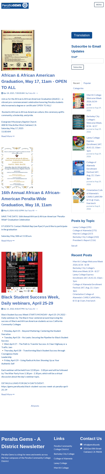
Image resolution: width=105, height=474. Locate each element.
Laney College (82, 227)
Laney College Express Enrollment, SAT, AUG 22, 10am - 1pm (88, 277)
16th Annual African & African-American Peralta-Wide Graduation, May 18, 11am (30, 198)
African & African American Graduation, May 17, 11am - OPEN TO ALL (34, 81)
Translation (82, 35)
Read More (6, 136)
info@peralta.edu (92, 444)
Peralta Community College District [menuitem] (63, 447)
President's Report (84, 240)
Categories (78, 88)
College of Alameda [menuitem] (63, 458)
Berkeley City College (86, 237)
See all (74, 245)
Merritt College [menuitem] (61, 467)
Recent (76, 83)
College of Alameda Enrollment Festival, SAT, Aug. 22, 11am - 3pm (87, 287)
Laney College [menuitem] (60, 463)
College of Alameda (85, 230)
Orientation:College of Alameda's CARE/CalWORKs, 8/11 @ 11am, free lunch (87, 297)
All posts (35, 405)
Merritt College (83, 233)
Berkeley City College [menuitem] (64, 453)
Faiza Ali (31, 93)
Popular (87, 83)
